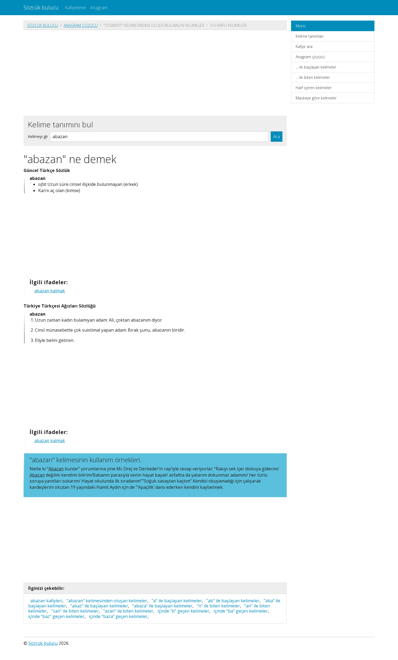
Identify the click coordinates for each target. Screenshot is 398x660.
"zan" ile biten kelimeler (75, 611)
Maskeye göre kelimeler (316, 98)
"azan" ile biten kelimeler (128, 611)
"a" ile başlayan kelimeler (177, 601)
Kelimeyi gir (38, 136)
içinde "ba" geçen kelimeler (241, 611)
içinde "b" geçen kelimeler (183, 611)
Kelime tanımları (310, 36)
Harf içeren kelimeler (313, 87)
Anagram (98, 8)
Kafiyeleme (75, 8)
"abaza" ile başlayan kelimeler (162, 606)
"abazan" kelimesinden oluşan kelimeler (107, 601)
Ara (276, 137)
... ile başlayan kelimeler (316, 67)
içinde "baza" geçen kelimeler (118, 616)
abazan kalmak (49, 291)
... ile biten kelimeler (313, 77)
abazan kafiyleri (46, 601)
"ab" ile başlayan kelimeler (232, 601)
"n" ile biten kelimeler (218, 606)
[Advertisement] (155, 72)
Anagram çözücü (81, 25)
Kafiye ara (304, 46)
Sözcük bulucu (41, 7)
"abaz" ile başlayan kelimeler (99, 606)
